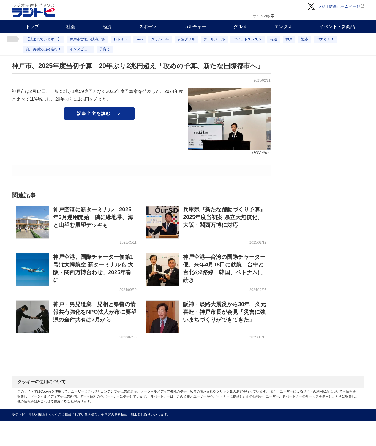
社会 (70, 26)
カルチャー (195, 26)
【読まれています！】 (43, 39)
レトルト (121, 39)
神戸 (289, 39)
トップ (32, 26)
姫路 (304, 39)
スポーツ (148, 26)
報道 (273, 39)
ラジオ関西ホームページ (339, 6)
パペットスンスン (247, 39)
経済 (107, 26)
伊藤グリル (186, 39)
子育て (104, 49)
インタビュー (80, 49)
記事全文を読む (94, 113)
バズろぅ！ (325, 39)
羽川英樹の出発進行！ (43, 49)
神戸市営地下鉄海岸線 (87, 39)
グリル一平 (160, 39)
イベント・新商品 (337, 26)
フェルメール (214, 39)
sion (139, 39)
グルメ (240, 26)
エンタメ (283, 26)
